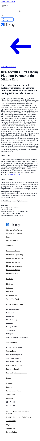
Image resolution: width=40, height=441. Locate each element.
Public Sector (10, 313)
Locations (9, 398)
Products (9, 279)
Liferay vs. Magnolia (14, 266)
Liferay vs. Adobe (13, 251)
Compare (9, 246)
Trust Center (10, 395)
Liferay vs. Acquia (13, 270)
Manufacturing (11, 320)
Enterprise (10, 334)
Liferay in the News (13, 391)
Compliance (10, 428)
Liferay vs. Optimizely (14, 255)
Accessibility (11, 421)
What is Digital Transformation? (17, 337)
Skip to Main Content (8, 2)
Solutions (9, 288)
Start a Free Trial (12, 299)
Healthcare (10, 316)
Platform (9, 284)
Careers (9, 387)
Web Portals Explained (14, 355)
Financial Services (12, 309)
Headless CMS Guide (14, 365)
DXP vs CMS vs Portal (14, 347)
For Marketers (11, 295)
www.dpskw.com (14, 174)
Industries (9, 292)
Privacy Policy (11, 432)
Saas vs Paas (11, 351)
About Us (9, 383)
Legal (8, 424)
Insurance (9, 323)
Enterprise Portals (12, 369)
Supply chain (10, 330)
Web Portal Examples (13, 358)
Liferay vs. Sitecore (13, 262)
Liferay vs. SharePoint (14, 258)
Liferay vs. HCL (12, 274)
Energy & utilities (12, 327)
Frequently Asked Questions (16, 373)
